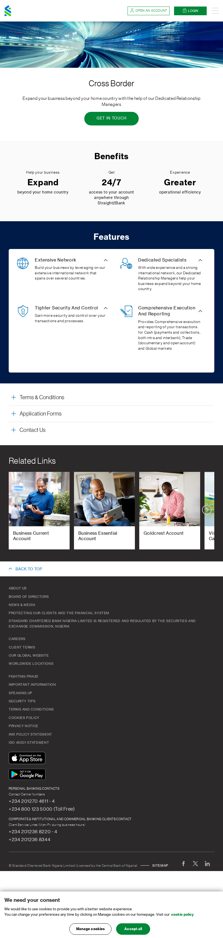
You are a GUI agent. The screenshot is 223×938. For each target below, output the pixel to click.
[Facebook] (183, 863)
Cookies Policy (24, 717)
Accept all (133, 929)
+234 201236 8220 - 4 (33, 831)
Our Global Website (29, 655)
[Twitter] (195, 863)
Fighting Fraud (23, 676)
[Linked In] (207, 863)
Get (112, 172)
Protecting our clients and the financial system (59, 613)
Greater (180, 183)
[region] (111, 914)
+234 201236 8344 (29, 839)
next (207, 510)
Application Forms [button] (40, 414)
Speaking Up (20, 693)
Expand (43, 183)
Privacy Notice (23, 726)
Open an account (151, 10)
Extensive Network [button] (55, 260)
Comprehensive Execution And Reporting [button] (167, 311)
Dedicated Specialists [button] (162, 260)
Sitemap (160, 865)
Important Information (32, 684)
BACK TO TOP (29, 569)
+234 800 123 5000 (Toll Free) (42, 809)
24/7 (111, 183)
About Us (18, 588)
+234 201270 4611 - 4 (32, 801)
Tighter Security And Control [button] (66, 308)
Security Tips (22, 701)
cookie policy (182, 914)
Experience (180, 172)
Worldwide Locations (31, 663)
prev (16, 510)
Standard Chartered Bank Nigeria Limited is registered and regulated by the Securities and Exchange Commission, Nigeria (102, 623)
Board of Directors (29, 596)
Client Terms (22, 647)
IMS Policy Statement (30, 734)
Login (193, 11)
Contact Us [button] (32, 430)
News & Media (22, 605)
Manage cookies (90, 929)
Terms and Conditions (31, 709)
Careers (17, 639)
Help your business (43, 172)
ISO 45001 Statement (29, 742)
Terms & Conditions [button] (42, 397)
